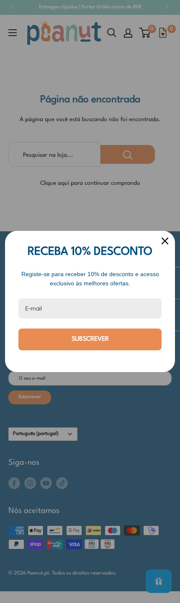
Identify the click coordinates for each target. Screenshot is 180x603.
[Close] (165, 241)
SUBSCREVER (90, 339)
